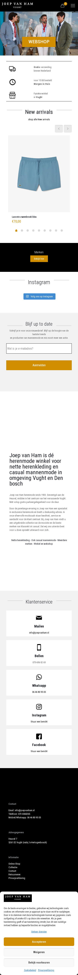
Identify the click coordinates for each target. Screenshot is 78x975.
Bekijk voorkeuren (39, 962)
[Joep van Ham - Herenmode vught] (17, 5)
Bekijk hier (39, 258)
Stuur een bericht (39, 721)
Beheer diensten (39, 931)
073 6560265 (24, 813)
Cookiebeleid (30, 970)
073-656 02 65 (39, 662)
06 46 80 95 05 (39, 692)
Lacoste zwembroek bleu (24, 216)
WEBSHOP (38, 41)
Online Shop (14, 863)
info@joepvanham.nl (39, 632)
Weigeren (39, 952)
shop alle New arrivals (39, 119)
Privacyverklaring (46, 970)
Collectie (13, 867)
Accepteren (39, 941)
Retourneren (14, 874)
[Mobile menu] (73, 5)
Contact (12, 870)
